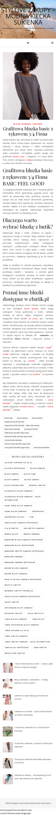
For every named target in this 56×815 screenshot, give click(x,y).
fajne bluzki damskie (12, 429)
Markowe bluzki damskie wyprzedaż (18, 436)
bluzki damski (31, 308)
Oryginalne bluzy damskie (19, 608)
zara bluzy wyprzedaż (17, 647)
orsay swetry (12, 602)
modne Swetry (27, 406)
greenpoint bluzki (31, 429)
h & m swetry (12, 528)
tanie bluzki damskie (41, 447)
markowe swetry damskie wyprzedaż (24, 551)
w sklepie (29, 159)
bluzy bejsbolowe (14, 485)
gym (31, 517)
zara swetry (40, 647)
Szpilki (48, 347)
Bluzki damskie (22, 124)
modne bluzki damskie (13, 440)
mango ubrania (32, 534)
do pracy (33, 318)
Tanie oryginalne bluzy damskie (22, 625)
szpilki (5, 354)
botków (36, 374)
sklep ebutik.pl (36, 613)
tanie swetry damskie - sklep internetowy (27, 642)
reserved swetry (14, 613)
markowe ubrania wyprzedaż (20, 562)
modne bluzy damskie (16, 574)
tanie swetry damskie (16, 636)
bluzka (16, 156)
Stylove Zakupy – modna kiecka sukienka (28, 16)
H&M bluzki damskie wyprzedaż (16, 433)
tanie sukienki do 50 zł (17, 630)
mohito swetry (13, 585)
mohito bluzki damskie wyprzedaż (17, 444)
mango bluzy (12, 534)
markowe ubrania (14, 557)
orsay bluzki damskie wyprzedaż (16, 447)
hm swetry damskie (34, 528)
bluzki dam (8, 418)
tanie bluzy (38, 619)
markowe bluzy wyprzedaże (19, 545)
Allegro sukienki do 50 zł (18, 463)
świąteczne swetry (15, 653)
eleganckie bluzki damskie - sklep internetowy (21, 425)
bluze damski (12, 474)
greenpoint (38, 511)
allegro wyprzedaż (15, 468)
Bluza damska (37, 468)
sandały (31, 360)
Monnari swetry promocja (19, 591)
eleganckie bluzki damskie (14, 422)
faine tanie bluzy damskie (18, 506)
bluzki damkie (22, 418)
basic (22, 156)
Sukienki (38, 124)
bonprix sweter (37, 485)
